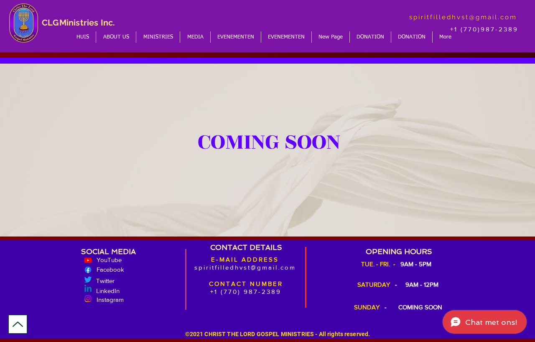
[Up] (17, 324)
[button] (116, 37)
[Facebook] (88, 269)
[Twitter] (88, 279)
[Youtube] (88, 260)
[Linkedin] (88, 289)
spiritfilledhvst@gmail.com (463, 17)
